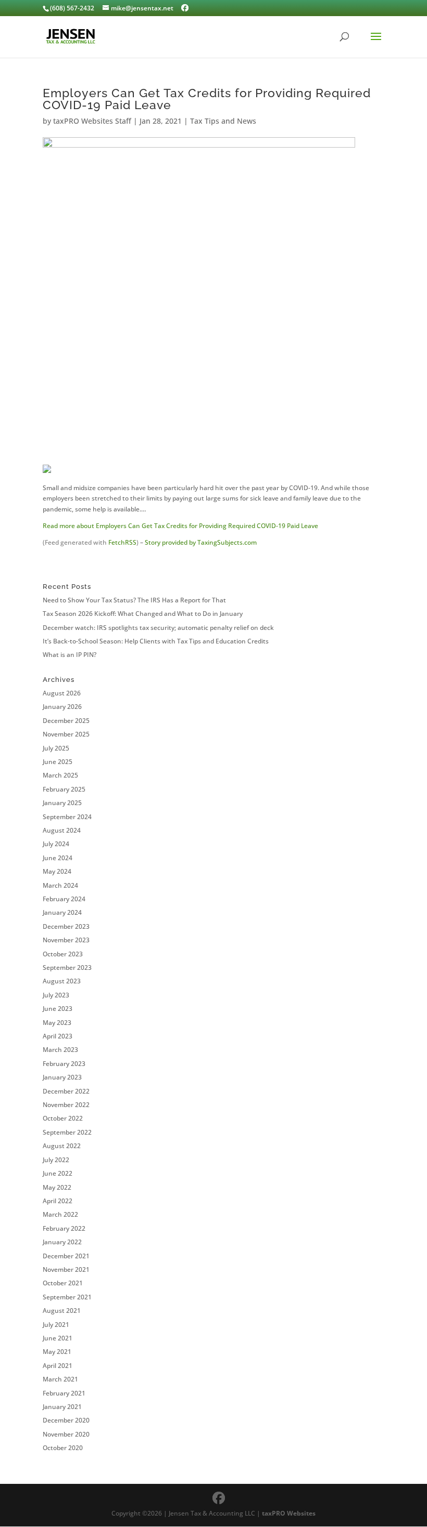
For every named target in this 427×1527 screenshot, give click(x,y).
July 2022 (56, 1159)
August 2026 (62, 693)
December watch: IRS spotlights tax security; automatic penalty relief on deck (158, 627)
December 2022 (66, 1091)
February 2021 (64, 1393)
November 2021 (66, 1269)
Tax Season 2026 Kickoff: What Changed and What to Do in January (143, 613)
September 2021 (67, 1297)
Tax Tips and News (223, 121)
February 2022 (64, 1228)
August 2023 (62, 981)
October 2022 (63, 1118)
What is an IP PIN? (69, 654)
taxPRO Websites (289, 1513)
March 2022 (60, 1214)
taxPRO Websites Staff (92, 121)
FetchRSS (122, 542)
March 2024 (60, 885)
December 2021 (66, 1256)
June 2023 (57, 1008)
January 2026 (62, 706)
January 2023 (62, 1077)
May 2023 (57, 1022)
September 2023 (67, 967)
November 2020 (66, 1434)
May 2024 (57, 871)
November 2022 (66, 1104)
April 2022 (57, 1200)
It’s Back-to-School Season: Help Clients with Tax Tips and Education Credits (156, 641)
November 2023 (66, 940)
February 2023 (64, 1063)
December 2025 (66, 720)
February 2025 (64, 789)
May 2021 (57, 1351)
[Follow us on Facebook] (185, 7)
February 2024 (64, 898)
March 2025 (60, 775)
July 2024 (56, 843)
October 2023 (63, 954)
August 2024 (62, 830)
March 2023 (60, 1049)
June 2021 (57, 1338)
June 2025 (57, 761)
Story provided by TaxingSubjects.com (201, 542)
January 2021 (62, 1406)
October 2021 (63, 1283)
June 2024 (57, 857)
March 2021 (60, 1379)
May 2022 (57, 1187)
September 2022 (67, 1132)
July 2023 (56, 995)
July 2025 (56, 748)
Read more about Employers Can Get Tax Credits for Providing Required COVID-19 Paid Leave (180, 525)
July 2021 (56, 1324)
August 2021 (62, 1310)
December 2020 (66, 1420)
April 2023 (57, 1036)
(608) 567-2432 (72, 8)
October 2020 (63, 1447)
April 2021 (57, 1365)
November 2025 (66, 734)
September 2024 (67, 816)
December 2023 (66, 926)
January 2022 (62, 1242)
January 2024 (62, 912)
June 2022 (57, 1173)
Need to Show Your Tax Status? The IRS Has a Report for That (134, 600)
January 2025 (62, 802)
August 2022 (62, 1145)
